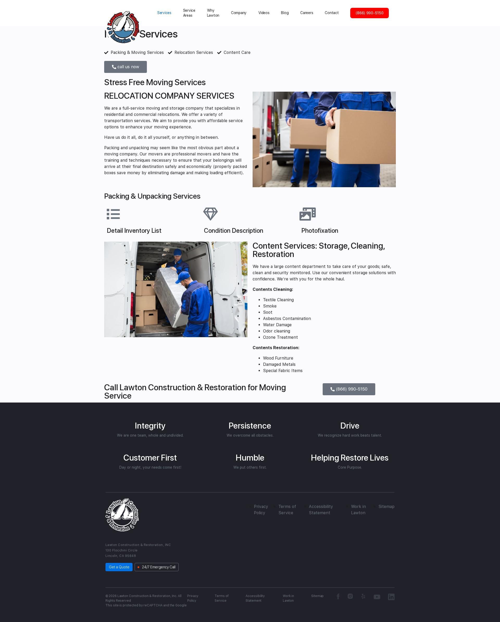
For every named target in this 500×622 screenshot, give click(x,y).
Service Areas (189, 12)
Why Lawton (213, 12)
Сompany (239, 13)
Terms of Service (222, 598)
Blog (285, 13)
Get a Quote (119, 567)
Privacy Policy (193, 598)
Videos (263, 13)
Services (164, 13)
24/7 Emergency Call (158, 567)
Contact (332, 13)
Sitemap (386, 506)
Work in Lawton (288, 598)
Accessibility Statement (255, 598)
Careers (306, 13)
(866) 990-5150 (369, 13)
